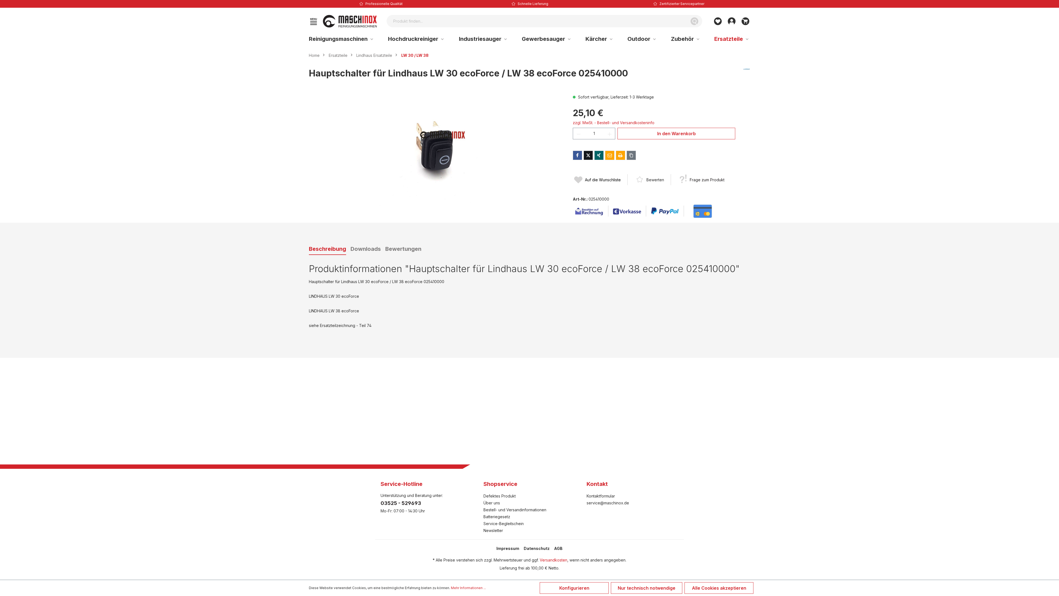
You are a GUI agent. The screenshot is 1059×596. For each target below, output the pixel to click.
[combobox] (537, 21)
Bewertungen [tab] (403, 249)
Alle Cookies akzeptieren (719, 588)
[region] (435, 153)
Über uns (491, 503)
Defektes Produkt (499, 496)
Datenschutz (537, 548)
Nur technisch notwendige (646, 588)
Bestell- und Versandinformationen (514, 509)
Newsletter (493, 530)
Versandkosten (553, 560)
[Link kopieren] (631, 155)
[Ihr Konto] (731, 21)
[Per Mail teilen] (609, 155)
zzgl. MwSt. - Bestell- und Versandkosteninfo (613, 122)
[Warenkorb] (745, 21)
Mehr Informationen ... (468, 588)
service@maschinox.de (608, 503)
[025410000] (435, 153)
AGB (558, 548)
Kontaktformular (601, 496)
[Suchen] (694, 21)
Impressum (507, 548)
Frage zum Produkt (707, 179)
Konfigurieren (574, 588)
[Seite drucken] (620, 155)
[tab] (327, 249)
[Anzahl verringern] (578, 133)
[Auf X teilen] (588, 155)
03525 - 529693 (401, 503)
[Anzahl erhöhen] (610, 133)
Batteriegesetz (496, 516)
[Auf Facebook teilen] (577, 155)
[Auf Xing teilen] (599, 155)
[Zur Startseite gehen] (350, 21)
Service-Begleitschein (503, 523)
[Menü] (313, 21)
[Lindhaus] (746, 75)
